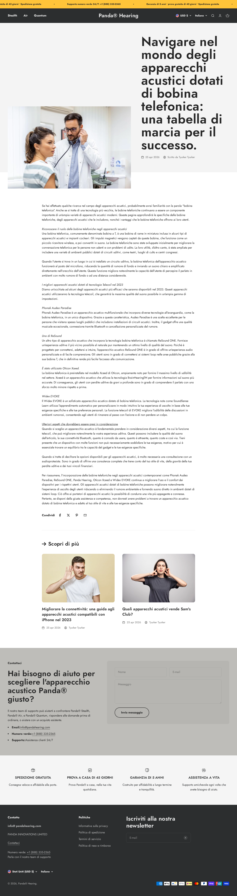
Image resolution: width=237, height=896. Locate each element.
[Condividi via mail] (85, 515)
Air (26, 15)
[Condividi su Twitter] (68, 515)
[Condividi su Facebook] (60, 515)
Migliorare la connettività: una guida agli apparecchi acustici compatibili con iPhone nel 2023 (78, 614)
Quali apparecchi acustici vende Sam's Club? (156, 611)
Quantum (40, 15)
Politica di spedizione (92, 832)
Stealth (12, 15)
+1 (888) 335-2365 (43, 734)
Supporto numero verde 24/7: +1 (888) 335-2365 (85, 4)
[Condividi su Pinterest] (77, 515)
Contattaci (14, 843)
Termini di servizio (90, 839)
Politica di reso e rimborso (95, 846)
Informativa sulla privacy (93, 826)
